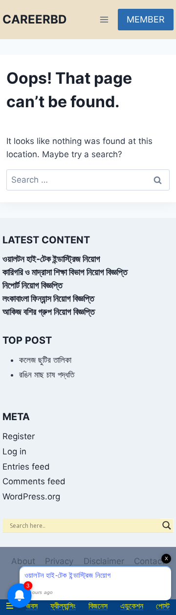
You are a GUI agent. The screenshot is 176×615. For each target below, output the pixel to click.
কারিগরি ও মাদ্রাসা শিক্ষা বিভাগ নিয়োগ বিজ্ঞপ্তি (65, 272)
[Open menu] (104, 19)
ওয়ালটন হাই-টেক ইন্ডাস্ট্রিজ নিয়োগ (51, 259)
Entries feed (26, 467)
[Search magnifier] (167, 525)
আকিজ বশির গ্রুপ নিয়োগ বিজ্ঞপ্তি (48, 312)
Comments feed (34, 481)
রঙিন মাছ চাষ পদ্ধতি (46, 374)
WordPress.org (31, 496)
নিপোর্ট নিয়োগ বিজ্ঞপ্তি (32, 285)
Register (18, 436)
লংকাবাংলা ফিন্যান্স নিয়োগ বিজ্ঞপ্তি (48, 298)
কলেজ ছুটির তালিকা (45, 360)
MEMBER (146, 19)
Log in (14, 451)
